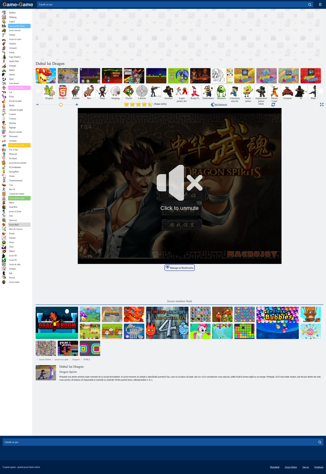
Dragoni (76, 359)
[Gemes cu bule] (200, 331)
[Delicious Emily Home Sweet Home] (90, 331)
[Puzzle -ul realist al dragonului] (311, 75)
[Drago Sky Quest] (112, 75)
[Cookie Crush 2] (311, 331)
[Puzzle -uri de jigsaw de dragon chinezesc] (244, 75)
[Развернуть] (321, 104)
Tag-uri (305, 467)
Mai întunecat (220, 104)
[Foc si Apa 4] (167, 323)
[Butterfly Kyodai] (200, 314)
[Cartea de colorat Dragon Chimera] (222, 75)
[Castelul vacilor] (178, 75)
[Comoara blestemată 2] (222, 314)
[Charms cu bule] (222, 331)
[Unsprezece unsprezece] (244, 331)
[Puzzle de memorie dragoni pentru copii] (112, 314)
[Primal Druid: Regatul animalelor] (68, 75)
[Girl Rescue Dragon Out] (46, 75)
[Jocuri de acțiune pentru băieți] (155, 91)
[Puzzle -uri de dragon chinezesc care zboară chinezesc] (288, 75)
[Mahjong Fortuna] (134, 331)
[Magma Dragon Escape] (200, 75)
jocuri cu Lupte (61, 359)
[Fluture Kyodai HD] (46, 348)
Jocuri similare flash (179, 301)
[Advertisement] (107, 34)
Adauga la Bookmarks (181, 267)
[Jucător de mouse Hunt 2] (156, 75)
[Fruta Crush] (244, 314)
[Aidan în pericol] (134, 75)
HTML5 (86, 359)
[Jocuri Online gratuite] (18, 4)
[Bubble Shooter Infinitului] (311, 314)
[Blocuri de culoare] (68, 348)
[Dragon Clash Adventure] (90, 75)
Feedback (318, 467)
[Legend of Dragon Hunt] (134, 314)
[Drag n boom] (57, 323)
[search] (309, 4)
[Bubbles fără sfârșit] (277, 323)
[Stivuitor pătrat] (90, 348)
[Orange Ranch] (112, 331)
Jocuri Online (45, 359)
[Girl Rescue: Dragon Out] (90, 314)
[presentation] (38, 90)
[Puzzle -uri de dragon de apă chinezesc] (266, 75)
